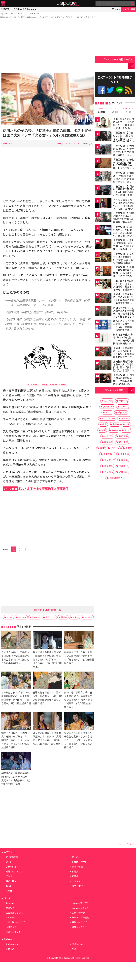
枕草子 (76, 617)
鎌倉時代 (108, 466)
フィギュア (109, 460)
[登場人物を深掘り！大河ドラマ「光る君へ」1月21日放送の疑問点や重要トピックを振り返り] (47, 681)
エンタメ (76, 881)
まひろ (10, 617)
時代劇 (64, 617)
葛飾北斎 (123, 472)
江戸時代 (108, 400)
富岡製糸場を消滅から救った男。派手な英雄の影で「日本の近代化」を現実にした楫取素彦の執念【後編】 (123, 369)
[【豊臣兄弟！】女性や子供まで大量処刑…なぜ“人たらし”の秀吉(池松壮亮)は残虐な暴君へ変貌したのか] (103, 257)
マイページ (11, 917)
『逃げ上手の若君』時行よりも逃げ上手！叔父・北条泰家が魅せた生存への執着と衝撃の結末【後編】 (123, 355)
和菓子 (75, 876)
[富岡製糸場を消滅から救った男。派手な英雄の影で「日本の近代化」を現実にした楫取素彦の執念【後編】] (103, 365)
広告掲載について (14, 912)
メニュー (3, 3)
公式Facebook (101, 90)
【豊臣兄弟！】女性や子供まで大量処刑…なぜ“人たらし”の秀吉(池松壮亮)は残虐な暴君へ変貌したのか (123, 261)
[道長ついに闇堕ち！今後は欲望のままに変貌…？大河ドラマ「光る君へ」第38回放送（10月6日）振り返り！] (47, 721)
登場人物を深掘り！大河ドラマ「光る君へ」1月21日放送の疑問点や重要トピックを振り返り (47, 698)
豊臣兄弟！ (108, 454)
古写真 (9, 890)
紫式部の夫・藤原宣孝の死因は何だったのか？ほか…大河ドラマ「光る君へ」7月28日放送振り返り (16, 778)
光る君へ (36, 617)
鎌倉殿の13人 (116, 478)
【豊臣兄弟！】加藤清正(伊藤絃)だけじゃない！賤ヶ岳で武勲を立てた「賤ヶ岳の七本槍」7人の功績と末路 (123, 180)
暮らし (9, 886)
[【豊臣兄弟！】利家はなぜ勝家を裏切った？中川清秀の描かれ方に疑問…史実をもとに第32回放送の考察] (103, 190)
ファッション (12, 866)
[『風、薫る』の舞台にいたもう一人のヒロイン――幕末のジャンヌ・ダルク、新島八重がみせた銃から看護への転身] (103, 123)
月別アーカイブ (79, 922)
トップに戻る (127, 844)
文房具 (128, 448)
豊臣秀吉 (124, 454)
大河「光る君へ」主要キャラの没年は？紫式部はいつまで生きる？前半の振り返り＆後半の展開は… (15, 657)
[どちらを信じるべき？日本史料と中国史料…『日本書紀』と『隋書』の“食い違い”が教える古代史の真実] (103, 203)
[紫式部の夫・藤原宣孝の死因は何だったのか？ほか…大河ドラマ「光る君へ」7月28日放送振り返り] (16, 761)
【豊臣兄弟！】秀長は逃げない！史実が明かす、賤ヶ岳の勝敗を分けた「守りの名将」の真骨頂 (123, 151)
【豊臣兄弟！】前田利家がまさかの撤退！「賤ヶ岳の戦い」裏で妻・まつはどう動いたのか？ (123, 232)
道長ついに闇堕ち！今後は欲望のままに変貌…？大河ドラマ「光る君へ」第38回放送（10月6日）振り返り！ (47, 738)
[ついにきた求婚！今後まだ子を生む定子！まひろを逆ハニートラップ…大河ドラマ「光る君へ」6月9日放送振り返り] (79, 721)
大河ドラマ (51, 617)
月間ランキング (13, 931)
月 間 (128, 111)
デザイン (115, 448)
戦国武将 (122, 412)
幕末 (127, 424)
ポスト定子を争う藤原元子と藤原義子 (36, 488)
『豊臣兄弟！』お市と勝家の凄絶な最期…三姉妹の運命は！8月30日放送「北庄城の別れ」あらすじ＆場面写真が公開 (123, 383)
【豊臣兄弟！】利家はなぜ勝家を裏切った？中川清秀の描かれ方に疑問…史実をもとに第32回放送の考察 (123, 194)
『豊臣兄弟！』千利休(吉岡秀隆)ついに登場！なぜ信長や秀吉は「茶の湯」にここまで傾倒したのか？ (123, 247)
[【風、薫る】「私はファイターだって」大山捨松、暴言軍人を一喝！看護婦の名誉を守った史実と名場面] (103, 284)
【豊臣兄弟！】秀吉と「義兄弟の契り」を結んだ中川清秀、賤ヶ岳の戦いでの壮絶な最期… (123, 273)
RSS (128, 90)
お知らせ (10, 907)
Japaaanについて (80, 907)
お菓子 (116, 424)
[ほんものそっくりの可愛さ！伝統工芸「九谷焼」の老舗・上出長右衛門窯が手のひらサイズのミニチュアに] (103, 325)
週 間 (115, 111)
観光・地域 (11, 881)
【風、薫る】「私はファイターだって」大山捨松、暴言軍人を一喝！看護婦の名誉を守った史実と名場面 (123, 288)
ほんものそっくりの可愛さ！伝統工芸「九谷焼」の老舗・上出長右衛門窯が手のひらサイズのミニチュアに (123, 328)
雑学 (104, 424)
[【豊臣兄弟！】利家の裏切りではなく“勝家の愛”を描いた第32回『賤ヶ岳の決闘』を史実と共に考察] (103, 217)
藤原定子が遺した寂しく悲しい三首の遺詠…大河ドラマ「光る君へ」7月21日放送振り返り (79, 657)
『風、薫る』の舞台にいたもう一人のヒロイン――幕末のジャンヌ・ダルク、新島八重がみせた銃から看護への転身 (123, 126)
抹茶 (102, 448)
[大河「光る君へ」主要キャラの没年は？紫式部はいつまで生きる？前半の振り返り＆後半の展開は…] (16, 640)
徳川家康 (123, 442)
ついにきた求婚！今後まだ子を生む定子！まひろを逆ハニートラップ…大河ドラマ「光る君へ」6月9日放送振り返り (78, 740)
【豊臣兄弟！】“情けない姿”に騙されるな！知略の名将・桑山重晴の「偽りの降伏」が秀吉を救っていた (123, 140)
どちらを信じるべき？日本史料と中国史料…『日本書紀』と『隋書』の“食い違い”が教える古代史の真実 (123, 207)
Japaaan (68, 3)
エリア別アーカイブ (15, 922)
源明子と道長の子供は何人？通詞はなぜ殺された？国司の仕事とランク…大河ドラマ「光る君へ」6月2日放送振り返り (15, 740)
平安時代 (124, 406)
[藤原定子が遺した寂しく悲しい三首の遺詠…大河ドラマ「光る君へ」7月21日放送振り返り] (79, 640)
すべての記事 (12, 857)
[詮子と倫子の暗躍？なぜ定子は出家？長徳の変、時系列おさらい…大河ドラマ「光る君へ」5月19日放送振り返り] (47, 640)
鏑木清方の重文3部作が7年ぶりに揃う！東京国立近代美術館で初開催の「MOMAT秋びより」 (124, 340)
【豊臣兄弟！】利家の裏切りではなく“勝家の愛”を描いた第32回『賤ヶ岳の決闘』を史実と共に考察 (123, 220)
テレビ (127, 430)
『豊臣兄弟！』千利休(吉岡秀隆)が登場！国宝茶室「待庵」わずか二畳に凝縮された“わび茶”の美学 (123, 167)
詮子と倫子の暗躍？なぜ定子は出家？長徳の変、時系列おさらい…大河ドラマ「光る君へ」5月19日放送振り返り (47, 659)
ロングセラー (108, 418)
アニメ (108, 412)
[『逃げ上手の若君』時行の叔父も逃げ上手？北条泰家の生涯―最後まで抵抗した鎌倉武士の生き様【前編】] (103, 298)
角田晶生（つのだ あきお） (69, 143)
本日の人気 (11, 927)
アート (9, 861)
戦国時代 (123, 400)
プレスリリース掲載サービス (117, 59)
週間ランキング (79, 927)
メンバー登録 (128, 9)
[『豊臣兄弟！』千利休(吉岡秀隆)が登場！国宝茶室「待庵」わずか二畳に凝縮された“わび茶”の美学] (103, 163)
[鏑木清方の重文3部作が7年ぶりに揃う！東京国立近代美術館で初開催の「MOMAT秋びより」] (103, 338)
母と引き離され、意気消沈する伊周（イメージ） (48, 384)
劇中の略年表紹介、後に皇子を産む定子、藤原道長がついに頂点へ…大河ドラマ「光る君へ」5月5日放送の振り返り (78, 700)
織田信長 (123, 436)
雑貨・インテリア (14, 871)
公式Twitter (110, 90)
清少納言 (88, 617)
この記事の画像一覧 (49, 610)
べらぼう (108, 436)
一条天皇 (22, 617)
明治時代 (108, 442)
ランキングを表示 (114, 390)
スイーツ (125, 418)
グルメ (9, 876)
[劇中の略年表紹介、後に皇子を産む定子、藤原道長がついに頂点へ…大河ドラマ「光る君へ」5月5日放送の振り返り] (79, 681)
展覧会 (124, 460)
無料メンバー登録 (80, 917)
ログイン (116, 9)
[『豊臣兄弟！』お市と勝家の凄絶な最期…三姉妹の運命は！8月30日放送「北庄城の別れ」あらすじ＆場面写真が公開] (103, 379)
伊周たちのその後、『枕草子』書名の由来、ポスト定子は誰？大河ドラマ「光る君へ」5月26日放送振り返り (48, 17)
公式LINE (119, 90)
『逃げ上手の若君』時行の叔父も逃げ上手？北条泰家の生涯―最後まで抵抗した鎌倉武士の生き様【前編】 (123, 301)
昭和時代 (123, 466)
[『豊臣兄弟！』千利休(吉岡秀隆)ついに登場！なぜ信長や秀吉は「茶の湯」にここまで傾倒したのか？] (103, 244)
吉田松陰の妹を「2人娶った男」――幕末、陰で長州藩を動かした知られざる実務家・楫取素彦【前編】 (123, 315)
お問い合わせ (78, 912)
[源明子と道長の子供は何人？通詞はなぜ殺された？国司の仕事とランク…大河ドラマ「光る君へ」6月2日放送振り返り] (16, 721)
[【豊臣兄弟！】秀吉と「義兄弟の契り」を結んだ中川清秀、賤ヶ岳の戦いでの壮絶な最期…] (103, 271)
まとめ (75, 857)
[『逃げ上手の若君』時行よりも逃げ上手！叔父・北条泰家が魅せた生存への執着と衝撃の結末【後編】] (103, 352)
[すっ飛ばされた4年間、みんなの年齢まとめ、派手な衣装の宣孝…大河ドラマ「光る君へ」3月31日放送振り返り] (16, 681)
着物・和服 (77, 866)
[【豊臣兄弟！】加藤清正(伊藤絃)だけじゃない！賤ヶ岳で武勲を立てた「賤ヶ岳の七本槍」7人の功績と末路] (103, 176)
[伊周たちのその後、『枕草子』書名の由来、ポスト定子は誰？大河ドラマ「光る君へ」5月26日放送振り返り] (47, 99)
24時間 (102, 111)
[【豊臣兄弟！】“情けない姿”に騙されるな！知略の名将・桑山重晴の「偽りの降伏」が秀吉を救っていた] (103, 136)
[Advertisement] (47, 46)
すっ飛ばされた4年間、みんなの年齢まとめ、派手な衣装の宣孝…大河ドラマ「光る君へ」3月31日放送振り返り (16, 700)
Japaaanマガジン (19, 13)
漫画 (103, 430)
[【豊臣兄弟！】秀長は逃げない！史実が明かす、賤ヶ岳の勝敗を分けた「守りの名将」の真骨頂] (103, 149)
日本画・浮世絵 (79, 861)
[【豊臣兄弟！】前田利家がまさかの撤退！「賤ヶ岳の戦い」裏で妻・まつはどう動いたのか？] (103, 230)
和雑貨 (75, 871)
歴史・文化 (34, 13)
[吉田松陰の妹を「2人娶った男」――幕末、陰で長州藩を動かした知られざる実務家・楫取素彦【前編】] (103, 311)
